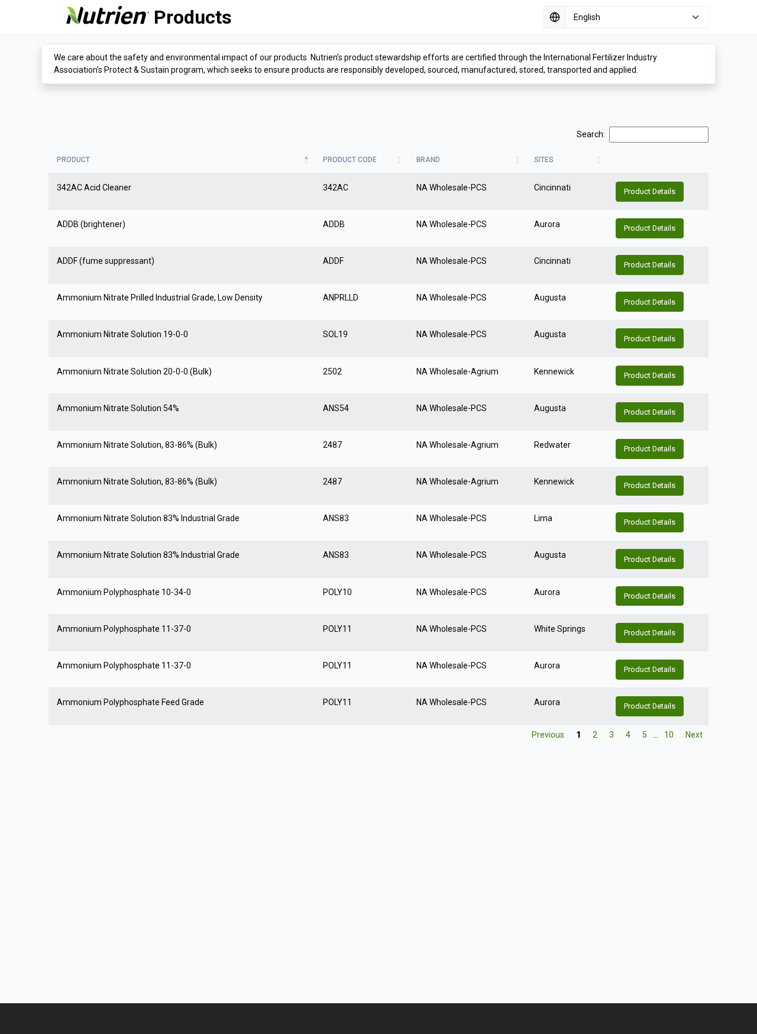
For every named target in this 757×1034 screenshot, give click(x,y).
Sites (544, 160)
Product (73, 160)
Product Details (649, 191)
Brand (428, 160)
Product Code (350, 160)
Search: (591, 134)
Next (694, 734)
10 (669, 734)
